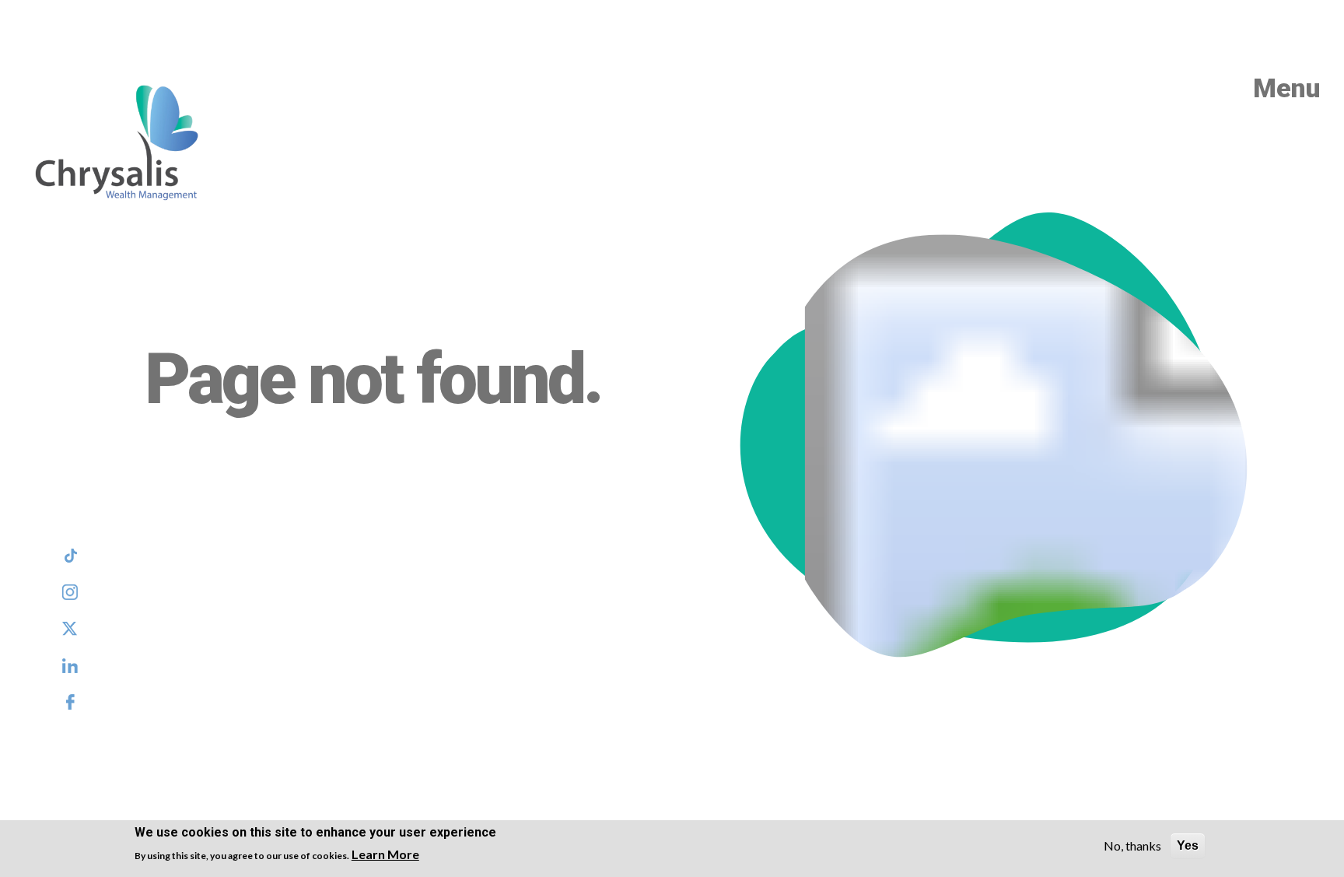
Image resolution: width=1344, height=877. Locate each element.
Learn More (385, 854)
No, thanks (1132, 845)
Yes (1188, 845)
